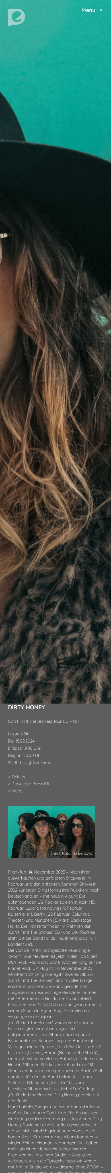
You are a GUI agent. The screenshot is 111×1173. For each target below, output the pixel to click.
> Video (15, 791)
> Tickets (16, 777)
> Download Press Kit (28, 783)
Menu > (91, 10)
